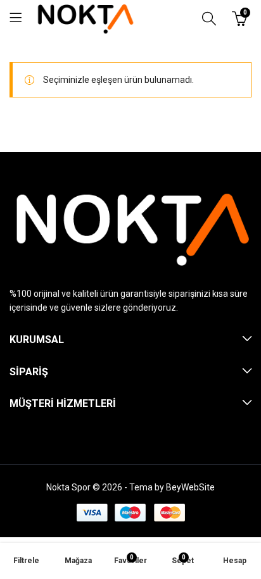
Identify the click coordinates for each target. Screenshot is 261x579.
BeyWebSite (190, 487)
